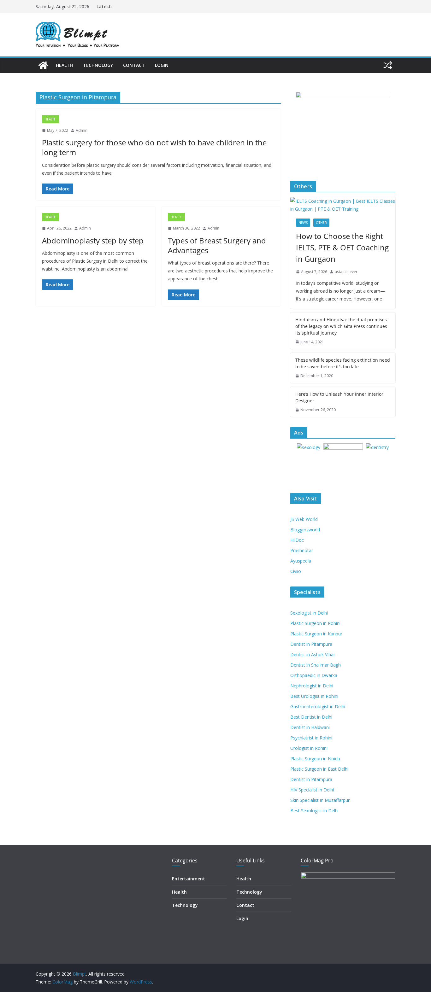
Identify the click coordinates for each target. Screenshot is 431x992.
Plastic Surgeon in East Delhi (319, 769)
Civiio (295, 571)
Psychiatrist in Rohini (311, 738)
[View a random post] (387, 65)
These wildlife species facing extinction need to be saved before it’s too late (342, 363)
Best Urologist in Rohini (314, 696)
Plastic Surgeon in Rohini (315, 623)
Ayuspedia (300, 561)
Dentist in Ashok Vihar (312, 654)
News (303, 222)
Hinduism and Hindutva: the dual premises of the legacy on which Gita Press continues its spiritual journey (341, 326)
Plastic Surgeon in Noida (315, 759)
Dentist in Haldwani (310, 727)
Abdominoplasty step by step (93, 240)
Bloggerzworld (305, 530)
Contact (134, 65)
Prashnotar (301, 550)
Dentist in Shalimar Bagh (315, 665)
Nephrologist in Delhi (311, 686)
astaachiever (346, 271)
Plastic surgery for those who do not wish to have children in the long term (154, 147)
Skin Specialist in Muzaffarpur (320, 800)
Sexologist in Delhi (309, 613)
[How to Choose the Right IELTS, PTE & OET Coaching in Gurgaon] (342, 205)
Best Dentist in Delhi (311, 717)
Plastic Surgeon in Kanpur (316, 634)
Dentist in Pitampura (311, 644)
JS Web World (304, 519)
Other (321, 222)
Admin (81, 130)
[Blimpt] (43, 65)
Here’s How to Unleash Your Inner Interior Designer (339, 397)
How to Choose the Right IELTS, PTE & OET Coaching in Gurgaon (342, 247)
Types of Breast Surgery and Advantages (217, 245)
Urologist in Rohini (309, 748)
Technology (98, 65)
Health (64, 65)
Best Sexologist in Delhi (314, 811)
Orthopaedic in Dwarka (313, 675)
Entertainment (188, 879)
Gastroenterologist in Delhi (317, 706)
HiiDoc (297, 540)
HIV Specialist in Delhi (312, 790)
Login (161, 65)
